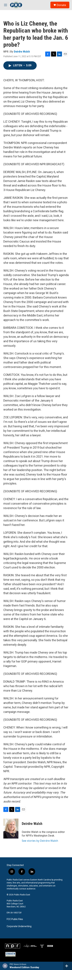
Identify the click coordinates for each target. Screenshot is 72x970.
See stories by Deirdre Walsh (40, 841)
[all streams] (67, 966)
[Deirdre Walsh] (10, 829)
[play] (5, 966)
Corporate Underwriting (19, 926)
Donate (61, 4)
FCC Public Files (15, 919)
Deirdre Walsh (22, 51)
